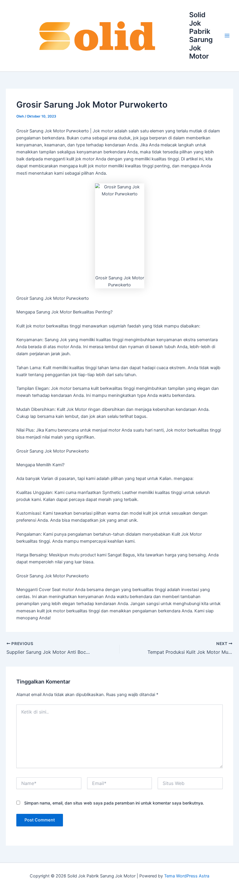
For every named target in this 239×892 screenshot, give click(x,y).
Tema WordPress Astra (186, 876)
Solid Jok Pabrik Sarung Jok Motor (201, 35)
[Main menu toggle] (227, 36)
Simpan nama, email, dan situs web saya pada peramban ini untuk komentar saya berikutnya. (114, 802)
